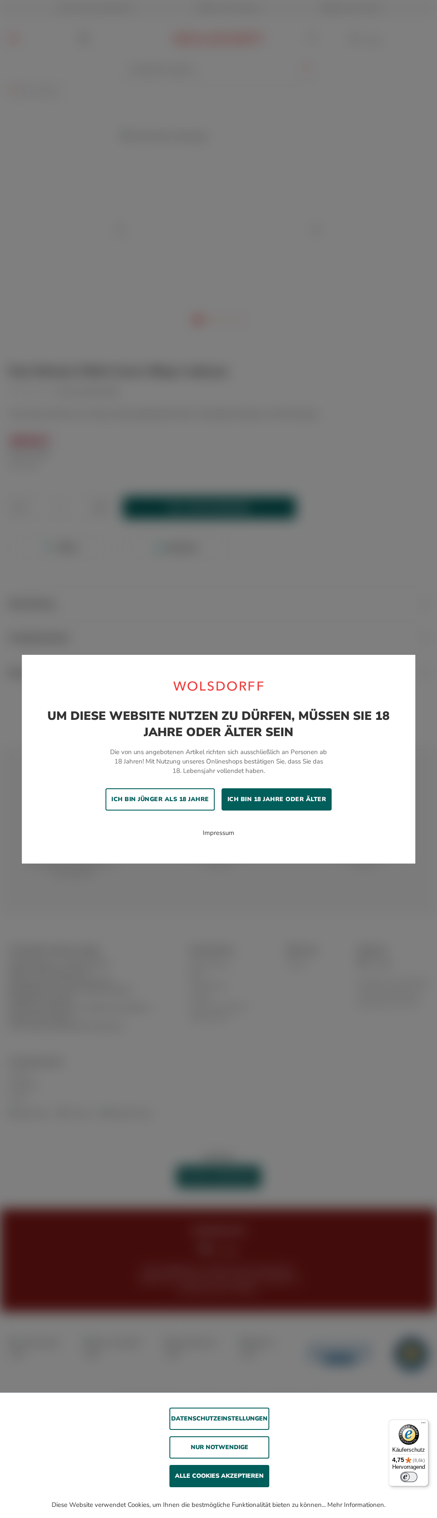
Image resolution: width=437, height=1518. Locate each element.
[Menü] (423, 1425)
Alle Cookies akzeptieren (219, 1476)
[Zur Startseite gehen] (218, 685)
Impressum (218, 833)
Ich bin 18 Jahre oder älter (276, 799)
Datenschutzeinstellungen (219, 1418)
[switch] (408, 1477)
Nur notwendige (219, 1447)
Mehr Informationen (355, 1504)
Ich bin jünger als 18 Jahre (160, 799)
